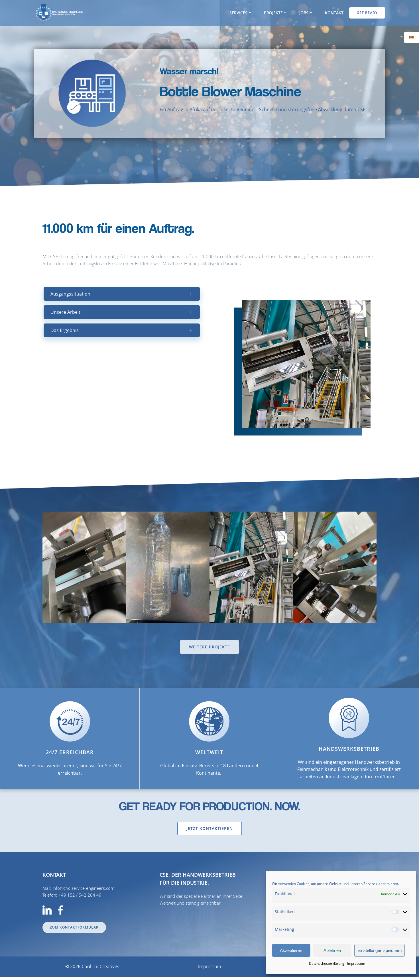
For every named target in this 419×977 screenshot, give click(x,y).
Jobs (303, 12)
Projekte (273, 12)
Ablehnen (332, 950)
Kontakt (334, 12)
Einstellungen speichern (379, 950)
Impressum (356, 963)
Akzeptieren (291, 950)
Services (238, 12)
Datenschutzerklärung (326, 963)
